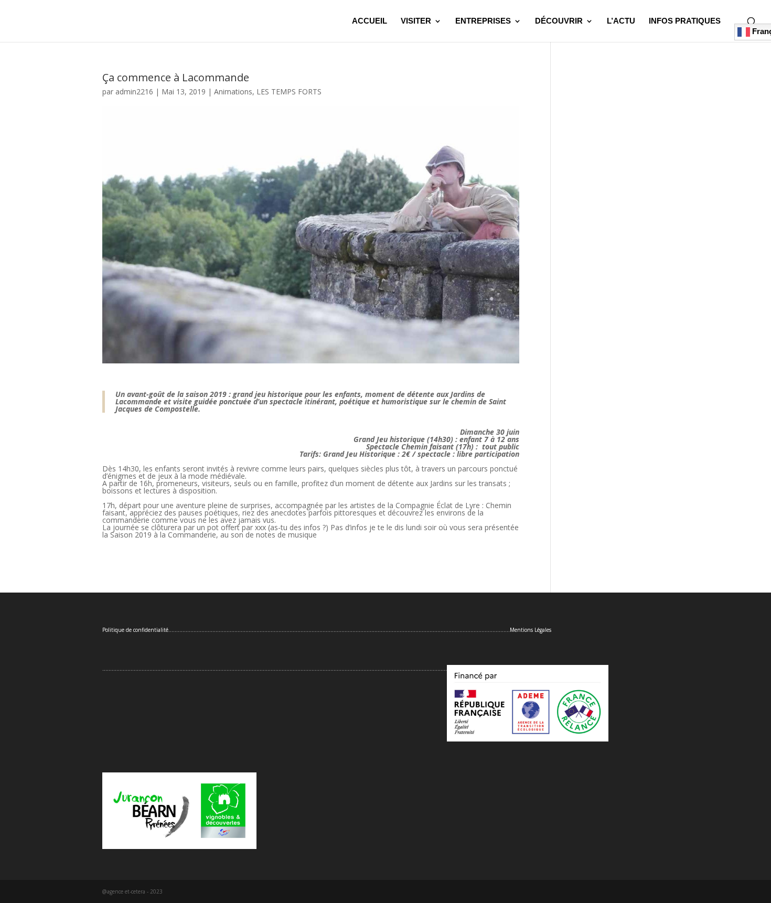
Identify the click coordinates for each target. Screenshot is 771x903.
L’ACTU (621, 21)
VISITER (416, 21)
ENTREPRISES (483, 21)
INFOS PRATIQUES (685, 21)
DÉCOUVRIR (559, 21)
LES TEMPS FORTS (289, 91)
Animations (233, 91)
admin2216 (134, 91)
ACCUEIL (369, 21)
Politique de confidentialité (135, 629)
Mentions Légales (530, 629)
